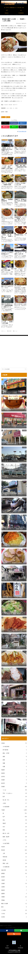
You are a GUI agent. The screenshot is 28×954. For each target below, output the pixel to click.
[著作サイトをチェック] (7, 930)
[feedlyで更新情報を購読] (21, 930)
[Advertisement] (14, 352)
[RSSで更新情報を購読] (14, 933)
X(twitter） (7, 947)
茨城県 (8, 117)
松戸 (7, 945)
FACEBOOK (20, 947)
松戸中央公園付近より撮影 (14, 950)
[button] (22, 126)
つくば (4, 117)
